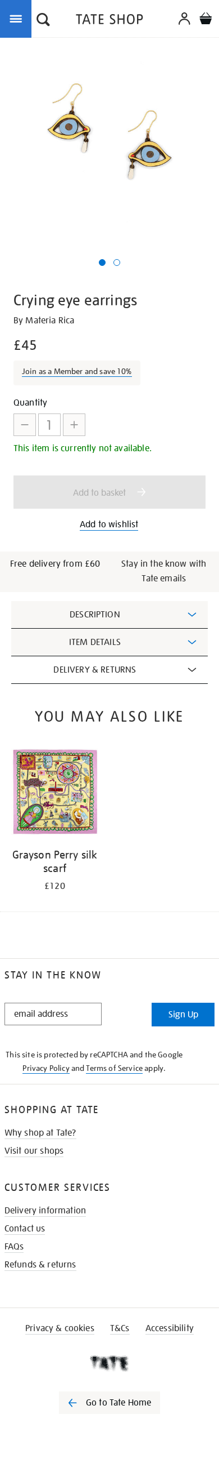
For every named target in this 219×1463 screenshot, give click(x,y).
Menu (18, 18)
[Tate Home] (109, 1363)
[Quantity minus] (24, 424)
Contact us (24, 1228)
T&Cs (120, 1328)
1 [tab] (102, 262)
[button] (43, 21)
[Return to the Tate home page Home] (109, 21)
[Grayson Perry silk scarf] (54, 793)
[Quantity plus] (74, 424)
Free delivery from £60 (55, 564)
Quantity (30, 402)
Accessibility (169, 1328)
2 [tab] (116, 262)
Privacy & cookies (59, 1328)
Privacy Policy (45, 1068)
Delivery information (45, 1210)
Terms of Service (114, 1068)
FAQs (14, 1246)
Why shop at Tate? (40, 1133)
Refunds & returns (40, 1264)
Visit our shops (33, 1151)
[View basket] (205, 20)
